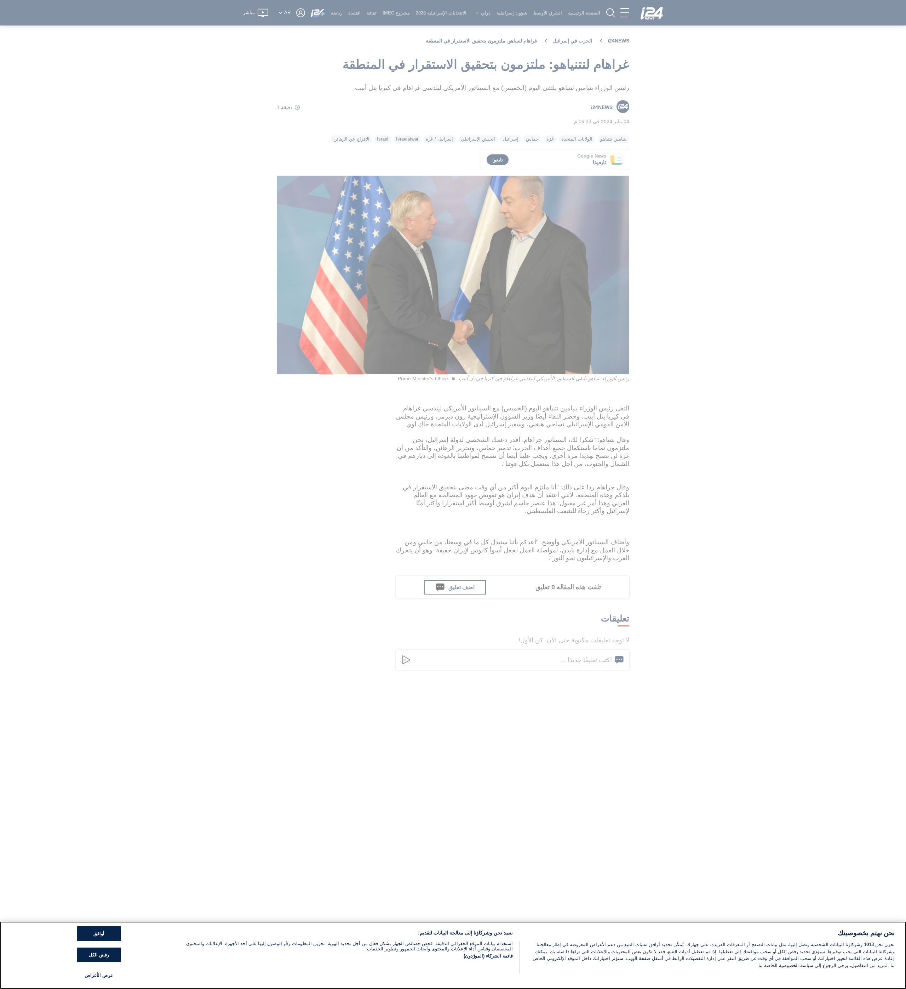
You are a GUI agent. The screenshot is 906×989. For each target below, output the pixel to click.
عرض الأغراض (99, 975)
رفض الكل (99, 954)
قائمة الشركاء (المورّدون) (488, 956)
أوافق (98, 933)
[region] (453, 955)
